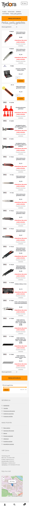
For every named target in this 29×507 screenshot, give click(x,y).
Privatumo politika (8, 416)
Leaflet (9, 496)
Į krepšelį (21, 81)
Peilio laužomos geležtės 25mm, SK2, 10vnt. (20, 357)
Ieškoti (14, 504)
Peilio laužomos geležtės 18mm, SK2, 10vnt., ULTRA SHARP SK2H (20, 340)
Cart (22, 503)
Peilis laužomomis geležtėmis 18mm (20, 32)
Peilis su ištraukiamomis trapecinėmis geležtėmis (20, 302)
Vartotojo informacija (8, 430)
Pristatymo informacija (9, 411)
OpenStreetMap (15, 496)
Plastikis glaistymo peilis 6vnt (21, 108)
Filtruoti (6, 389)
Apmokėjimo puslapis (8, 444)
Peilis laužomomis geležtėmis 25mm (20, 159)
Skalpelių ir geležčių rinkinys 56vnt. (21, 69)
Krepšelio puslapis (7, 441)
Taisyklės (5, 408)
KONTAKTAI (6, 405)
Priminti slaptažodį (8, 436)
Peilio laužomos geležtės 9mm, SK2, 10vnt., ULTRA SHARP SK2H (20, 322)
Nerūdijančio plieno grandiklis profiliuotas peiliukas (20, 127)
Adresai (5, 433)
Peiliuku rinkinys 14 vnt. (21, 284)
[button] (12, 484)
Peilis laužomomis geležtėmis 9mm (20, 177)
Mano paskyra (6, 428)
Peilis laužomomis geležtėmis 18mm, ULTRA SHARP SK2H (21, 249)
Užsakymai (6, 438)
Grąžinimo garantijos (8, 413)
